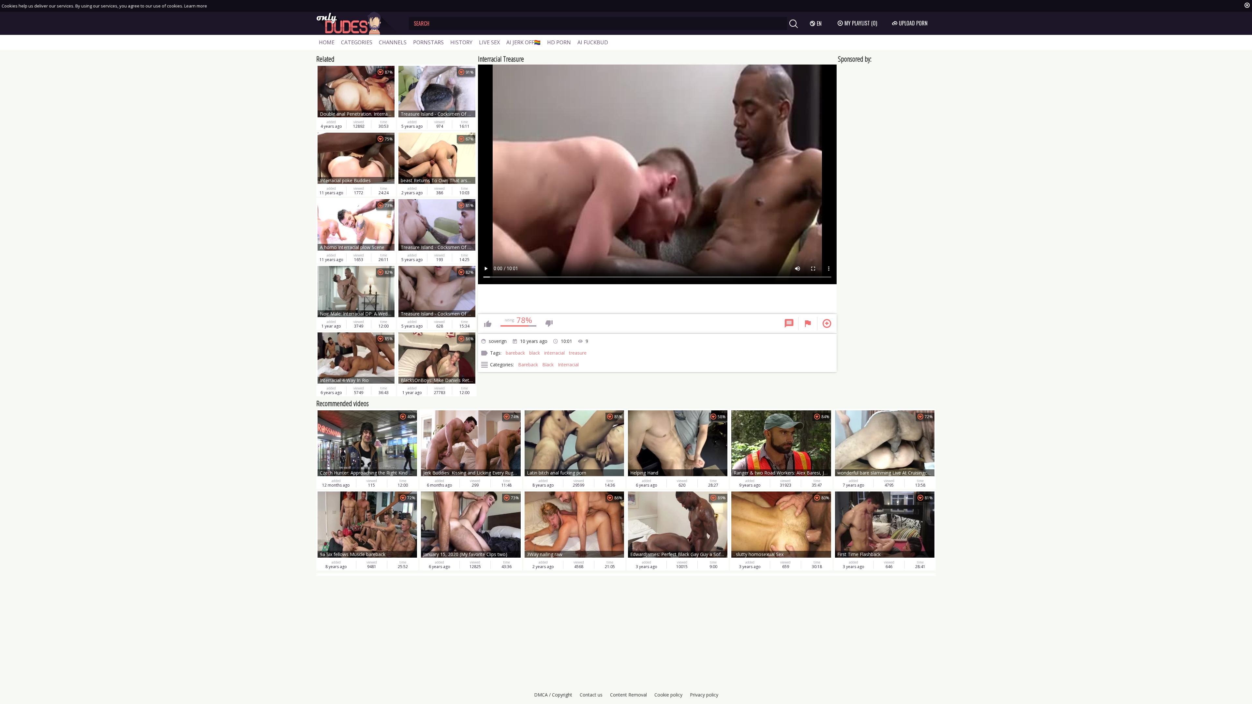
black (534, 353)
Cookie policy (668, 695)
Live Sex (489, 42)
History (461, 42)
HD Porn (559, 42)
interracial (554, 353)
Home (327, 42)
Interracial (568, 364)
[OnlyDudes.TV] (357, 23)
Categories (356, 42)
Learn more (195, 6)
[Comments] (789, 323)
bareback (515, 353)
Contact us (591, 695)
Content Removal (628, 695)
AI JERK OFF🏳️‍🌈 (523, 42)
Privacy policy (704, 695)
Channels (393, 42)
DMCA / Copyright (553, 695)
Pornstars (428, 42)
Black (548, 364)
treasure (578, 353)
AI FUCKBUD (592, 42)
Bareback (528, 364)
